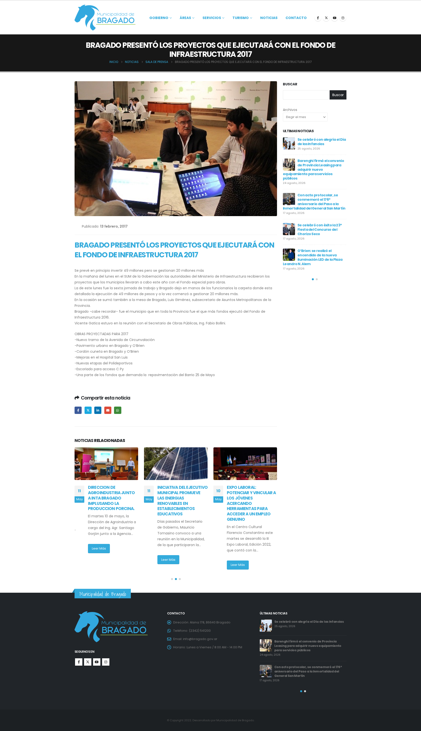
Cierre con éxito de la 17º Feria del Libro (317, 223)
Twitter (88, 410)
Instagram (105, 662)
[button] (172, 579)
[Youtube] (334, 17)
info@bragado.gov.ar (200, 639)
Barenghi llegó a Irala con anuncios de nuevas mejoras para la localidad (319, 144)
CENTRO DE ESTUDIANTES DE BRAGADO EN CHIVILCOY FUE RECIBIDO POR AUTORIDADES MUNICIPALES (251, 497)
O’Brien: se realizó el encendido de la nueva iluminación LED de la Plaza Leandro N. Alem (308, 645)
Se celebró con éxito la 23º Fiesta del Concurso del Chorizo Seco (302, 624)
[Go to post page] (106, 463)
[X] (326, 17)
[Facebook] (318, 17)
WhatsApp (117, 410)
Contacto (296, 17)
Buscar (290, 84)
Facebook (78, 410)
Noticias (268, 17)
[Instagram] (342, 17)
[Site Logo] (105, 17)
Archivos (290, 109)
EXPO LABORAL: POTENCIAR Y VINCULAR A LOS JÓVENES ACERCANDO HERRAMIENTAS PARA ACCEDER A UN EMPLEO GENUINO (182, 503)
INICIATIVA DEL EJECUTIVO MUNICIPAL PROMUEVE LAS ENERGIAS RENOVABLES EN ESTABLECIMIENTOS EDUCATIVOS (113, 500)
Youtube (96, 662)
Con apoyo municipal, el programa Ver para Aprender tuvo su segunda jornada (313, 172)
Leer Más (99, 560)
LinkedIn (97, 410)
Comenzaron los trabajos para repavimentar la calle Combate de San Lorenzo (320, 246)
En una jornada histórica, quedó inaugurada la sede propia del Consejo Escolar (320, 199)
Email (107, 410)
